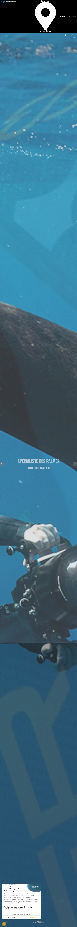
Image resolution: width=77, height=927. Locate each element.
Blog (74, 16)
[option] (38, 463)
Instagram (70, 16)
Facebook (68, 16)
